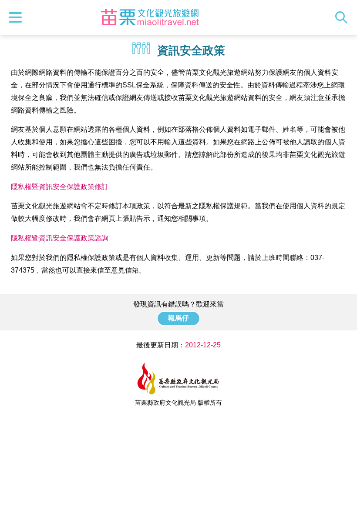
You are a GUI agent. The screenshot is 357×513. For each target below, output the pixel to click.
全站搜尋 (343, 17)
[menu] (17, 17)
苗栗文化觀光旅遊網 (149, 17)
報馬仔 (178, 318)
